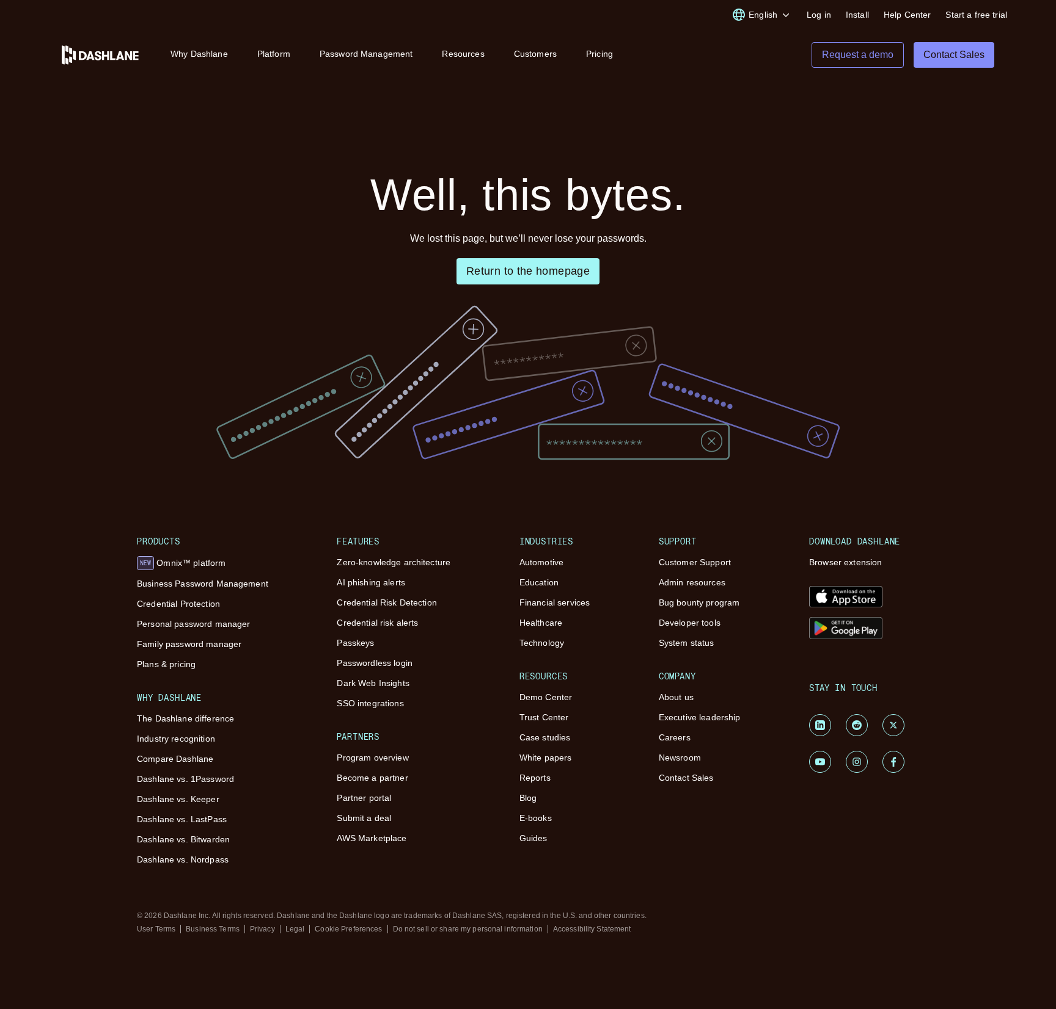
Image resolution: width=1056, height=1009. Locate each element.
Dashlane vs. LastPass (182, 819)
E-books (535, 818)
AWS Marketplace (371, 838)
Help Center (907, 15)
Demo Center (546, 697)
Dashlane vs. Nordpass (183, 859)
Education (539, 582)
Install (857, 15)
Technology (541, 643)
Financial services (554, 602)
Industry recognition (176, 738)
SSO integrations (370, 703)
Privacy (262, 929)
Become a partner (372, 778)
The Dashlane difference (185, 718)
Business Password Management (202, 583)
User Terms (156, 929)
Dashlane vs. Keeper (178, 799)
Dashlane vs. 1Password (185, 779)
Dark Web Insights (373, 683)
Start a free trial (976, 15)
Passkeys (355, 643)
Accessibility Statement (592, 929)
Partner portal (364, 798)
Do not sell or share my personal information (468, 929)
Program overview (372, 757)
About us (676, 697)
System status (686, 643)
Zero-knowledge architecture (393, 562)
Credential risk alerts (377, 622)
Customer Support (695, 562)
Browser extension (845, 562)
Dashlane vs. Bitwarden (183, 839)
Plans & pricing (166, 664)
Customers (535, 54)
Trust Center (544, 717)
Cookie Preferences (348, 929)
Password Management (366, 54)
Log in (819, 15)
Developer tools (690, 622)
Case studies (545, 737)
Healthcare (540, 622)
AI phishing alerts (371, 582)
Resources (463, 54)
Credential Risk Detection (387, 602)
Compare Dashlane (175, 759)
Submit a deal (364, 818)
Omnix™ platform (183, 563)
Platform (273, 54)
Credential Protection (178, 604)
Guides (533, 838)
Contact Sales (686, 778)
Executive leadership (700, 717)
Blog (528, 798)
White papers (545, 757)
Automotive (541, 562)
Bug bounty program (699, 602)
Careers (675, 737)
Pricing (599, 54)
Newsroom (680, 757)
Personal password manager (194, 624)
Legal (295, 929)
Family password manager (189, 644)
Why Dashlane (199, 54)
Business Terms (213, 929)
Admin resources (692, 582)
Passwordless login (375, 663)
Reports (535, 778)
